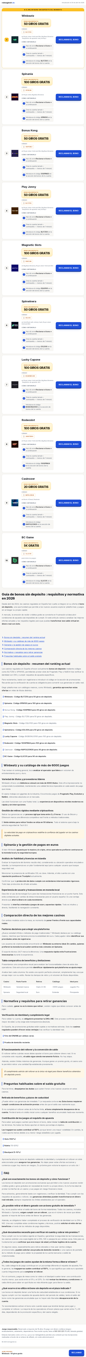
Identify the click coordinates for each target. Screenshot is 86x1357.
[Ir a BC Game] (14, 560)
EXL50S (28, 318)
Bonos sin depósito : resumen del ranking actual (24, 637)
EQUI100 (28, 261)
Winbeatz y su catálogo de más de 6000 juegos (24, 641)
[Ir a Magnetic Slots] (14, 268)
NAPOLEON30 (30, 495)
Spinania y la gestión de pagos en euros (21, 645)
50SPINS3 (29, 147)
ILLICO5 (28, 554)
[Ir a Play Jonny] (14, 210)
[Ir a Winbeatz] (14, 39)
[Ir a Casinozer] (14, 502)
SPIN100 (28, 90)
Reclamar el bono (69, 39)
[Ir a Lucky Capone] (14, 384)
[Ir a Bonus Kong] (14, 153)
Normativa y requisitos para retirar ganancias (23, 652)
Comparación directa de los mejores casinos (23, 649)
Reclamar (77, 1353)
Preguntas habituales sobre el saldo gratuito (23, 656)
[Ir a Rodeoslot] (14, 444)
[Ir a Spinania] (14, 97)
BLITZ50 (28, 32)
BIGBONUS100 (30, 376)
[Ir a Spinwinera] (14, 325)
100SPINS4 (29, 436)
